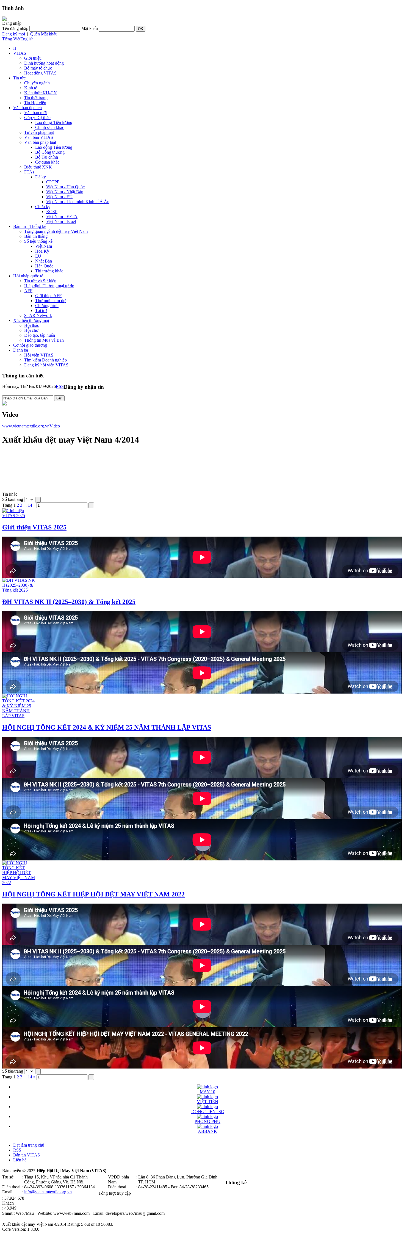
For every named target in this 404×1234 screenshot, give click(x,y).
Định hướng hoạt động (44, 63)
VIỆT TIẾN (207, 1101)
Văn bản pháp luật (40, 142)
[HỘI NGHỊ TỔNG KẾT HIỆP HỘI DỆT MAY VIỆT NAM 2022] (18, 882)
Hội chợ (31, 330)
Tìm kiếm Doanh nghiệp (45, 360)
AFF (28, 290)
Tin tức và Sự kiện (40, 280)
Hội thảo (31, 325)
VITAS (19, 53)
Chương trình (47, 305)
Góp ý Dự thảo (37, 117)
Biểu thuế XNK (38, 167)
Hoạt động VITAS (40, 73)
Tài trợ (41, 310)
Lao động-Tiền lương (53, 122)
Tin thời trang (36, 97)
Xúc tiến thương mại (31, 320)
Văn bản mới (35, 112)
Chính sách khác (49, 127)
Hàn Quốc (44, 266)
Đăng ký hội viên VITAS (46, 365)
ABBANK (207, 1131)
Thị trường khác (49, 271)
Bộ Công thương (50, 152)
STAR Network (38, 315)
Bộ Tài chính (46, 157)
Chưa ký (42, 206)
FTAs (29, 172)
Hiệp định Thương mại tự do (49, 285)
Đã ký (40, 177)
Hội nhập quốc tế (28, 276)
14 (30, 505)
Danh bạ (20, 350)
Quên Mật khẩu (43, 34)
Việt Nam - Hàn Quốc (65, 186)
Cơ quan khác (47, 162)
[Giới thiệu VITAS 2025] (18, 515)
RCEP (51, 211)
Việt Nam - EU (59, 196)
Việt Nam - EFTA (62, 216)
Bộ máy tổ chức (38, 68)
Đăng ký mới (13, 34)
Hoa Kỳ (42, 251)
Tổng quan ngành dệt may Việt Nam (56, 231)
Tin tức (19, 78)
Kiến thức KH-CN (40, 92)
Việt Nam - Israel (61, 221)
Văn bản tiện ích (27, 107)
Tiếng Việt (11, 39)
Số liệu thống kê (38, 241)
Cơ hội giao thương (30, 345)
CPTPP (52, 182)
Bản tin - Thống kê (29, 226)
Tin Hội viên (35, 102)
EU (38, 256)
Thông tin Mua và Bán (44, 340)
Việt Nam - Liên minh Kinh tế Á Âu (77, 201)
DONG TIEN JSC (207, 1111)
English (27, 39)
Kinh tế (30, 87)
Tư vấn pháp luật (39, 132)
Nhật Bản (43, 261)
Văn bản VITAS (38, 137)
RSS (60, 386)
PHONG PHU (207, 1121)
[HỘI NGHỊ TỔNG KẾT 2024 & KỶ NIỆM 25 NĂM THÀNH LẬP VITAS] (18, 715)
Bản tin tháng (36, 236)
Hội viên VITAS (38, 355)
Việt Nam (43, 246)
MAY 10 (207, 1091)
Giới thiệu (32, 58)
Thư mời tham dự (50, 300)
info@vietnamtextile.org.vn (48, 1191)
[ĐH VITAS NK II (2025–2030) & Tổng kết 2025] (18, 590)
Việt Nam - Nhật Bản (64, 191)
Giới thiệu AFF (48, 295)
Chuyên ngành (37, 83)
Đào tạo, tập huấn (39, 335)
